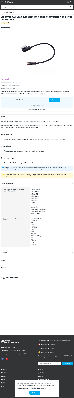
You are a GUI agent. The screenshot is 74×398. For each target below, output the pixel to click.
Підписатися (67, 363)
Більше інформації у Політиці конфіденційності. (32, 388)
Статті (3, 379)
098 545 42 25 (45, 348)
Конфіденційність (43, 379)
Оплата (3, 260)
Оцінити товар (17, 83)
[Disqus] (37, 303)
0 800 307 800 (45, 340)
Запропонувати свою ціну (38, 109)
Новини (3, 376)
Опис (3, 117)
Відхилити (23, 393)
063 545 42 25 (45, 352)
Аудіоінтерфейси (9, 12)
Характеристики (7, 183)
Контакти (4, 369)
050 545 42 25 (45, 344)
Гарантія (4, 268)
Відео (3, 382)
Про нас (3, 372)
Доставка (4, 252)
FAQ (2, 386)
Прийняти (35, 393)
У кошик (54, 100)
